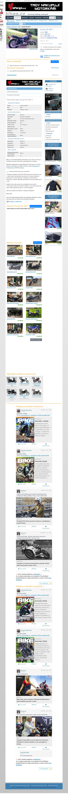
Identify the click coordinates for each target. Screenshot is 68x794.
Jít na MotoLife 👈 (45, 583)
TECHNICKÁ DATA (12, 88)
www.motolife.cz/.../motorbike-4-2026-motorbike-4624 (35, 635)
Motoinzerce (10, 167)
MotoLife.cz (38, 0)
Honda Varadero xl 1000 (50, 200)
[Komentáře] (49, 410)
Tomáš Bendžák (24, 752)
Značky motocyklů (21, 20)
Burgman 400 (31, 256)
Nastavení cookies (53, 785)
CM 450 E (48, 129)
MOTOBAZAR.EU (53, 145)
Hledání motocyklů (53, 20)
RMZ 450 (11, 256)
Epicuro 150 (11, 287)
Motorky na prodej (14, 243)
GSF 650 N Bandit (13, 303)
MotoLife (23, 490)
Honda (48, 123)
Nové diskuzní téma (35, 206)
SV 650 (29, 287)
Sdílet (34, 444)
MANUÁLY (25, 17)
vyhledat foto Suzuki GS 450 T (52, 55)
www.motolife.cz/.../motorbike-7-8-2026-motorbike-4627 (35, 415)
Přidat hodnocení (55, 67)
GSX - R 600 (30, 334)
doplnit (42, 51)
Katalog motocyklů (12, 26)
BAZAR (32, 17)
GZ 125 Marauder (13, 334)
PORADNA (38, 17)
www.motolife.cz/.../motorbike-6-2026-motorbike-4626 (35, 455)
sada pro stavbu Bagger (50, 216)
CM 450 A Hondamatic (52, 127)
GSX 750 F (11, 319)
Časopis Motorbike (26, 410)
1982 (19, 26)
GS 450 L (48, 116)
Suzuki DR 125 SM (24, 383)
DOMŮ (11, 17)
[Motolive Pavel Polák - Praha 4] (15, 250)
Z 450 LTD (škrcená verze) (53, 139)
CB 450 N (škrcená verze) (52, 124)
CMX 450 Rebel (50, 131)
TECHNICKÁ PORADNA (13, 95)
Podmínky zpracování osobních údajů (20, 785)
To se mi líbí (22, 444)
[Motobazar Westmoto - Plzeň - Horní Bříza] (15, 265)
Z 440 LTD (48, 135)
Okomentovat (46, 445)
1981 (24, 23)
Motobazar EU (36, 166)
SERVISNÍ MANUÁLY (12, 91)
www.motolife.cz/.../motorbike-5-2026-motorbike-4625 (35, 595)
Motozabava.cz (28, 0)
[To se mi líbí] (46, 410)
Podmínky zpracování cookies (39, 785)
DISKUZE (45, 17)
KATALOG (17, 17)
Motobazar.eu (17, 0)
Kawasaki (49, 133)
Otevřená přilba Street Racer (51, 164)
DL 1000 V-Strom (32, 319)
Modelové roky (11, 20)
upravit (60, 43)
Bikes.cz (8, 0)
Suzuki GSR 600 (37, 395)
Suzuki (48, 114)
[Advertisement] (24, 226)
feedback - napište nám (15, 201)
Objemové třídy (43, 20)
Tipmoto (22, 167)
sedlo (46, 231)
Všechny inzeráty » (36, 339)
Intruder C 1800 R (32, 303)
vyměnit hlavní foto (33, 49)
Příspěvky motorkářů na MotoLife (30, 406)
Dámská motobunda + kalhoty (52, 179)
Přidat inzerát (37, 242)
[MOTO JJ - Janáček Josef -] (34, 265)
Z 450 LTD (48, 137)
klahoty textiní (48, 148)
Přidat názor (54, 61)
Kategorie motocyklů (32, 20)
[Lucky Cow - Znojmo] (34, 250)
